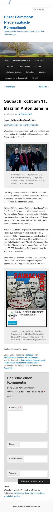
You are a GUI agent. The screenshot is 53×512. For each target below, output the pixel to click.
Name (11, 443)
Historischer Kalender (13, 72)
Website (12, 472)
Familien (37, 66)
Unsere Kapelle (24, 66)
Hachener (29, 354)
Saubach (20, 357)
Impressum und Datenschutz (16, 78)
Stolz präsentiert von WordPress (26, 506)
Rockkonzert (9, 362)
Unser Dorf (9, 66)
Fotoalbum (30, 72)
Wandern (43, 72)
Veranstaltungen (31, 357)
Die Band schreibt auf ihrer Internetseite (21, 124)
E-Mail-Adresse (15, 458)
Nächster (44, 86)
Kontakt (35, 78)
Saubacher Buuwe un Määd (27, 362)
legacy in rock (39, 360)
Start (6, 60)
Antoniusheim (10, 357)
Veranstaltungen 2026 (21, 60)
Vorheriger (9, 86)
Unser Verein (40, 60)
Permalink (8, 368)
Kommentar (15, 407)
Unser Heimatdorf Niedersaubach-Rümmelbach (18, 22)
